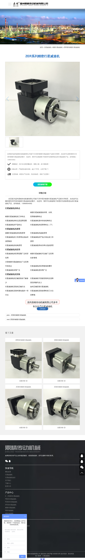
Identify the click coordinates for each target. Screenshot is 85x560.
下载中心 (8, 483)
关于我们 (8, 480)
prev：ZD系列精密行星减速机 (16, 315)
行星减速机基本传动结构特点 (41, 220)
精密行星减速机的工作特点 (15, 216)
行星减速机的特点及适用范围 (16, 220)
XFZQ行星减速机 (10, 505)
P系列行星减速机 (10, 499)
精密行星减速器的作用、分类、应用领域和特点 (41, 214)
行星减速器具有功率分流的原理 (41, 245)
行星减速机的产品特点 (13, 224)
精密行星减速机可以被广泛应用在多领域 (41, 255)
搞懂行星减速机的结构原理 (15, 233)
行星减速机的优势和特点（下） (41, 224)
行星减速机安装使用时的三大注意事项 (41, 292)
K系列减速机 (9, 513)
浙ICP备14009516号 (53, 554)
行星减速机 (47, 47)
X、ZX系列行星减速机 (12, 496)
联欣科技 (71, 554)
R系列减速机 (9, 510)
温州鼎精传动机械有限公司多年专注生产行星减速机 (42, 302)
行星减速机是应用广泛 (38, 270)
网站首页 (8, 472)
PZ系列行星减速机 (11, 502)
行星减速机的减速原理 (38, 233)
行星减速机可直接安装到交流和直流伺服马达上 (41, 280)
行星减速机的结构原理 (13, 245)
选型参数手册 (42, 184)
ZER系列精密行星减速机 (72, 47)
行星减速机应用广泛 (12, 270)
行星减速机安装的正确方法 (15, 286)
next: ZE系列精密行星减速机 (16, 319)
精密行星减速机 (57, 47)
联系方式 (8, 486)
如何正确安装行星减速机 (39, 286)
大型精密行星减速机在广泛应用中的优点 (16, 264)
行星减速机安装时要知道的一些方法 (16, 292)
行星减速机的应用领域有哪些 (41, 266)
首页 (41, 47)
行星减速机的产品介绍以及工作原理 (41, 239)
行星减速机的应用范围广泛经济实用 (16, 255)
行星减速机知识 (10, 477)
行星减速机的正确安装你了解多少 (16, 280)
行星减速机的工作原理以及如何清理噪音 (16, 239)
